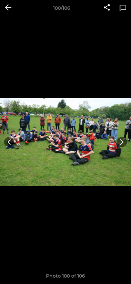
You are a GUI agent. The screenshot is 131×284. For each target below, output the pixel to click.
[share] (107, 8)
